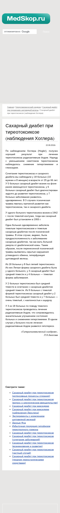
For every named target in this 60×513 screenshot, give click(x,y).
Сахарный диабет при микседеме (30, 406)
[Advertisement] (30, 70)
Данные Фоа (19, 422)
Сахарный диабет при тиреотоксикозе (33, 432)
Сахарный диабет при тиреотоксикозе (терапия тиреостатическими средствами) (33, 459)
